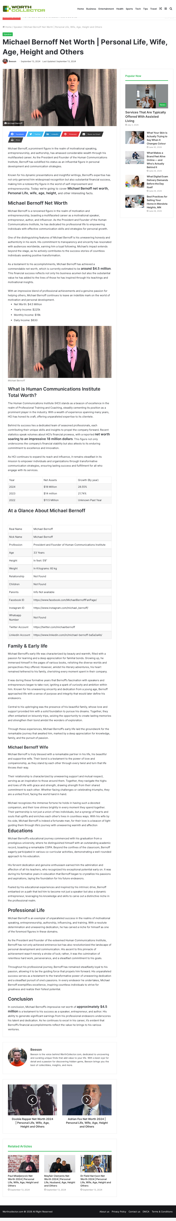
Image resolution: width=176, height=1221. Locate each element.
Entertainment (106, 8)
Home (80, 8)
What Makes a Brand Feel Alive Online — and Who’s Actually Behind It (156, 160)
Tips (145, 8)
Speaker (18, 27)
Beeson (12, 61)
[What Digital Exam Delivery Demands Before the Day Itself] (134, 181)
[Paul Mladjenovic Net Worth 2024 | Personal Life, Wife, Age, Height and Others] (23, 1163)
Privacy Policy (119, 1211)
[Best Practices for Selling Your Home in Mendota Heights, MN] (134, 201)
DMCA (146, 1211)
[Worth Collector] (24, 8)
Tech (138, 8)
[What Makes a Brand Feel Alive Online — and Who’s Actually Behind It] (134, 157)
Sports (129, 8)
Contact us (134, 1211)
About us (104, 1211)
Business (91, 8)
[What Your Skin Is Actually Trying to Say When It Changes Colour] (134, 137)
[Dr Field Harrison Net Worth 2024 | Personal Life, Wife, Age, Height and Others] (96, 1163)
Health (119, 8)
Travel (153, 8)
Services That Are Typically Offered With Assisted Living (145, 116)
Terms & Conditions (162, 1211)
